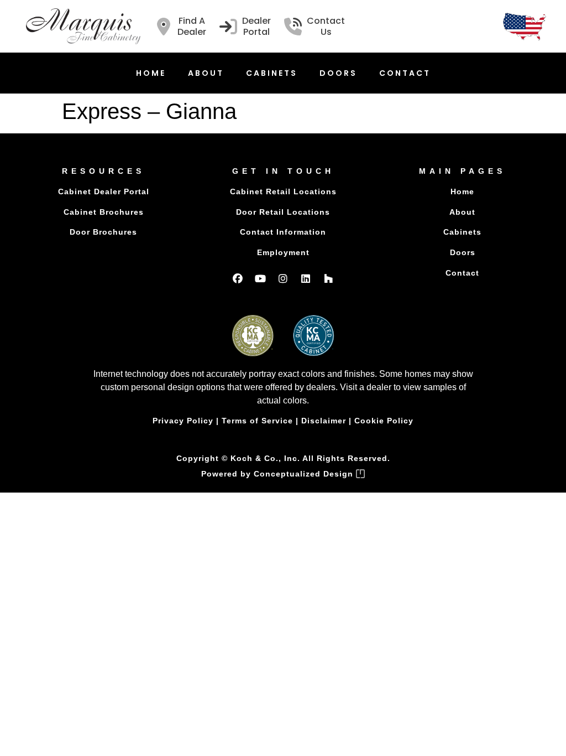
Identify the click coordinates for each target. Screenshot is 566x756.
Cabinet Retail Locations (283, 191)
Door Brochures (103, 231)
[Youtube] (260, 278)
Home (151, 73)
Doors (338, 73)
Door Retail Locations (283, 212)
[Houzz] (328, 278)
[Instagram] (283, 278)
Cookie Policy (383, 420)
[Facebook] (238, 278)
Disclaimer (323, 420)
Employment (283, 252)
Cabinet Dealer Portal (103, 191)
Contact (405, 73)
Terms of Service (257, 420)
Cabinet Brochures (104, 212)
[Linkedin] (306, 278)
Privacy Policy (183, 420)
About (206, 73)
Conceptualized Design (305, 473)
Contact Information (283, 231)
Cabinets (271, 73)
